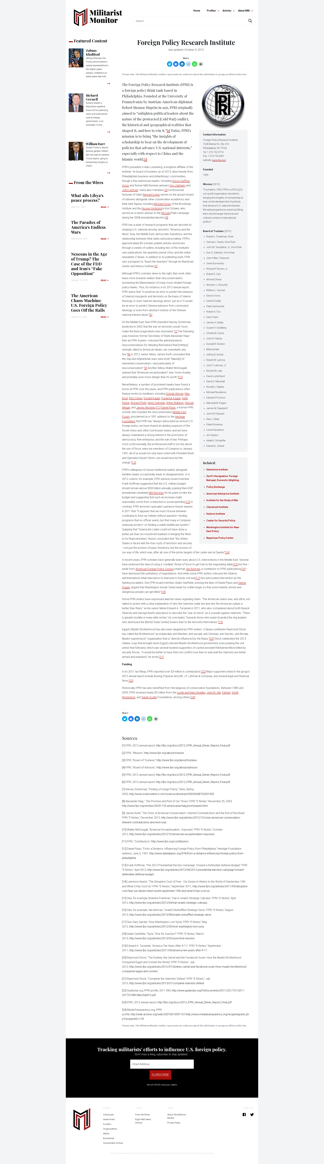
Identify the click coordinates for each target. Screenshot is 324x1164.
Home (196, 10)
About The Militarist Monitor (176, 1116)
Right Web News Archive (143, 1121)
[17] (198, 578)
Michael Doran (162, 203)
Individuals (108, 1114)
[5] (156, 266)
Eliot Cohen (135, 398)
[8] (128, 354)
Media (106, 1133)
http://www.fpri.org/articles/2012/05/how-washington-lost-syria (166, 926)
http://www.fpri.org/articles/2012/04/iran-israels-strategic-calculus (168, 902)
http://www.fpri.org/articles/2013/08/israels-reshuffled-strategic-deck (170, 914)
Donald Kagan (152, 398)
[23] (131, 680)
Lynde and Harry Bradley (191, 692)
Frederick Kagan (171, 398)
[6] (150, 314)
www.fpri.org (219, 160)
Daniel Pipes (168, 407)
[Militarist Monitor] (97, 15)
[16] (243, 569)
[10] (180, 377)
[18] (163, 591)
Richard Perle (138, 402)
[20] (211, 638)
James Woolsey (145, 407)
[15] (235, 564)
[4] (166, 217)
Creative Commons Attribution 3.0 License (194, 1153)
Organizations (110, 1129)
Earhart (226, 692)
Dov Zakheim (177, 185)
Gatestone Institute (217, 469)
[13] (188, 501)
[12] (134, 462)
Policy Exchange (215, 487)
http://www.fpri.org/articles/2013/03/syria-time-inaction (162, 938)
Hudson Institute (215, 513)
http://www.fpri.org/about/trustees (176, 760)
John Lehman (130, 190)
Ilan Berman (193, 569)
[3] (166, 190)
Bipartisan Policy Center (220, 538)
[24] (193, 697)
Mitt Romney (156, 492)
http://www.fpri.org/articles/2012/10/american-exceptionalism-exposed (171, 834)
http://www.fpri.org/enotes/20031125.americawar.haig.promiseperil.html (165, 805)
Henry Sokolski (156, 402)
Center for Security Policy (220, 520)
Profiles (211, 10)
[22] (203, 671)
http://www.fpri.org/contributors (169, 841)
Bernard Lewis (151, 194)
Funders (107, 1124)
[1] (168, 130)
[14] (227, 552)
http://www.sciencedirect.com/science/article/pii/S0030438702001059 (171, 794)
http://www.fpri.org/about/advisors (177, 767)
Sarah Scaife (149, 697)
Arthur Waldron (175, 402)
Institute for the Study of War (222, 500)
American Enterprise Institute (222, 493)
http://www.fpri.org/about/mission (164, 753)
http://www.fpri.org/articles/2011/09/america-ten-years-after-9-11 (168, 950)
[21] (161, 656)
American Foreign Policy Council (155, 569)
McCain (165, 213)
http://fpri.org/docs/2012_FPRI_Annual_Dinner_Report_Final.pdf (193, 745)
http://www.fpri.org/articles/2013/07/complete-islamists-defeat (166, 983)
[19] (220, 622)
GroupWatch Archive (113, 1143)
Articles (227, 10)
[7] (175, 331)
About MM (244, 10)
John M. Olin (214, 692)
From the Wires (142, 1114)
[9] (145, 368)
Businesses (108, 1138)
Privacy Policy (173, 1122)
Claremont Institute (217, 507)
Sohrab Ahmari (174, 393)
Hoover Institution (152, 208)
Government (109, 1119)
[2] (145, 159)
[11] (158, 407)
